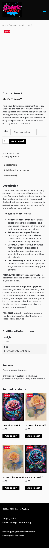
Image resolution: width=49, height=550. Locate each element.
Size (6, 131)
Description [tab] (10, 164)
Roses (13, 25)
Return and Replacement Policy (16, 522)
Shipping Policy (9, 518)
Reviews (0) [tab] (10, 175)
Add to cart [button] (11, 435)
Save (8, 32)
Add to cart (17, 141)
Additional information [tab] (17, 170)
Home (5, 25)
